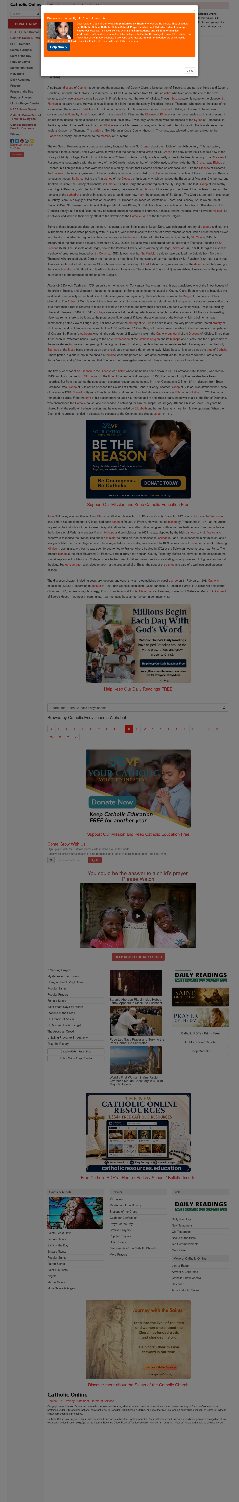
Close (190, 70)
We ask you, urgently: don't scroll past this (76, 18)
